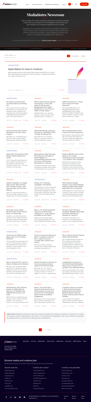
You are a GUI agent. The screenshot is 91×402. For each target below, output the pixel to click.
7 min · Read (25, 251)
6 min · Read (61, 90)
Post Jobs (84, 4)
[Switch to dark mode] (72, 4)
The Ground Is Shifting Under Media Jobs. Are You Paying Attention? (16, 237)
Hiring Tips (68, 341)
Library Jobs (8, 383)
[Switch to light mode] (69, 4)
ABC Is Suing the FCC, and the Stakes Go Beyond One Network (17, 263)
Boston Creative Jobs (67, 388)
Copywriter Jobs (37, 380)
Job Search (26, 341)
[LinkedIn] (15, 397)
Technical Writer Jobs (38, 375)
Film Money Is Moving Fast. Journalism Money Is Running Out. (16, 103)
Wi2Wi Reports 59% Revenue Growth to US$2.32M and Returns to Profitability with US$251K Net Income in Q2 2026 (16, 291)
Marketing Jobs (8, 380)
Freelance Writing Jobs (38, 388)
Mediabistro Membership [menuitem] (52, 4)
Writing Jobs (8, 378)
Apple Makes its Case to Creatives (25, 69)
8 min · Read (53, 224)
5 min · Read (25, 120)
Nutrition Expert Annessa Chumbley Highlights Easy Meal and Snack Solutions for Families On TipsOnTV (73, 212)
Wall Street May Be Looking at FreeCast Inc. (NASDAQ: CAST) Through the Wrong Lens (45, 132)
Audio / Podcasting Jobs (39, 373)
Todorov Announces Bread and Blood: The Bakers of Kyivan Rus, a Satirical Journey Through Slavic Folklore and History (45, 238)
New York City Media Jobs (68, 386)
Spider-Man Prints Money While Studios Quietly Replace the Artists (17, 156)
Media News (60, 341)
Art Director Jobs (66, 375)
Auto (76, 4)
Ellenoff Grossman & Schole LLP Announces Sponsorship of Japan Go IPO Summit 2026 (45, 264)
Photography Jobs (9, 375)
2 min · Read (81, 172)
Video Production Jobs (38, 370)
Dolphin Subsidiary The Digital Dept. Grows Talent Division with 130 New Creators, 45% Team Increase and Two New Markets (16, 186)
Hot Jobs (33, 341)
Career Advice (51, 341)
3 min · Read (53, 120)
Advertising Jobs (66, 378)
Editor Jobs (36, 386)
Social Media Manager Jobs (40, 378)
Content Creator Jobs (67, 370)
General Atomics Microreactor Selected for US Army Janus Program (16, 132)
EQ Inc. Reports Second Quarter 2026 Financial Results (73, 236)
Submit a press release (49, 40)
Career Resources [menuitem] (37, 4)
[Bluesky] (20, 397)
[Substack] (24, 397)
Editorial (83, 56)
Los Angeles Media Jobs (67, 383)
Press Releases (75, 56)
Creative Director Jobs (67, 373)
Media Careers (77, 341)
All (68, 56)
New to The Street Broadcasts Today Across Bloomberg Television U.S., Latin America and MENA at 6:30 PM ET (44, 212)
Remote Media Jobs (9, 370)
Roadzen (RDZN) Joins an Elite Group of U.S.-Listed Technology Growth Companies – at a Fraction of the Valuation (73, 156)
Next (48, 329)
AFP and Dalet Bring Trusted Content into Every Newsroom (72, 131)
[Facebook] (6, 397)
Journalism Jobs (9, 386)
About (84, 341)
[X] (11, 397)
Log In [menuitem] (64, 4)
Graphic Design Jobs (10, 373)
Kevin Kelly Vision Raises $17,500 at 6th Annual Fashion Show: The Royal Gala (16, 211)
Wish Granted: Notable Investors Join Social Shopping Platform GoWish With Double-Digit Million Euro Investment (73, 185)
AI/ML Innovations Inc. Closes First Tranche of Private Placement (72, 103)
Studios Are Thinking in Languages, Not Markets (42, 184)
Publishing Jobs (37, 383)
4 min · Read (81, 199)
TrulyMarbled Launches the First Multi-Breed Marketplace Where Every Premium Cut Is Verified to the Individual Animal (73, 264)
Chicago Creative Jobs (67, 380)
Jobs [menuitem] (27, 4)
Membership (41, 341)
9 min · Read (81, 305)
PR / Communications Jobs (11, 388)
